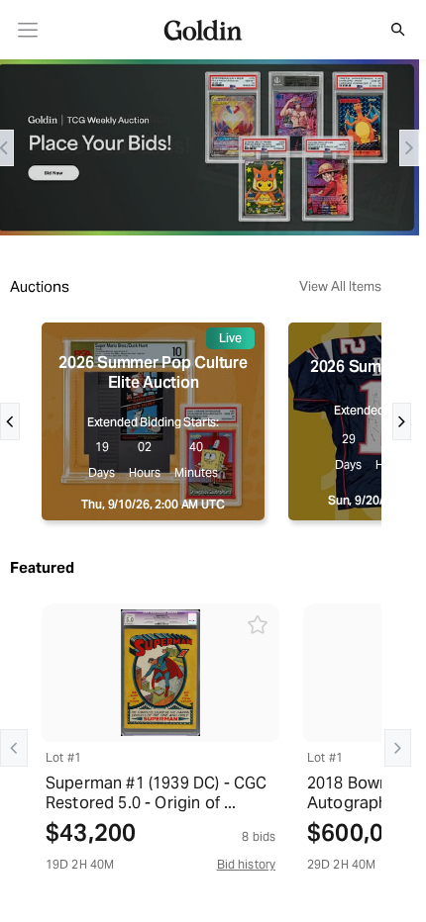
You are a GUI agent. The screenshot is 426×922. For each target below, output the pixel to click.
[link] (28, 30)
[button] (387, 29)
